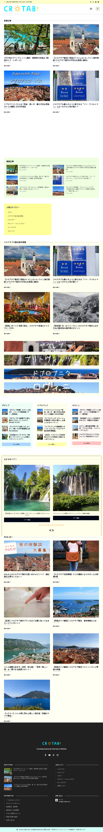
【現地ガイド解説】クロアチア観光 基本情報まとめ (74, 621)
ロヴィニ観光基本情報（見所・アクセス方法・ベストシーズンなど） (89, 428)
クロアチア (11, 220)
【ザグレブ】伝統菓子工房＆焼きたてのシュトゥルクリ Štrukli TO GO (19, 420)
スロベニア (11, 231)
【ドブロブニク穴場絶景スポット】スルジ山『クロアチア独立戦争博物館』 (54, 429)
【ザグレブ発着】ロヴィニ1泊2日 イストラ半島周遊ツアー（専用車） (20, 412)
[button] (91, 9)
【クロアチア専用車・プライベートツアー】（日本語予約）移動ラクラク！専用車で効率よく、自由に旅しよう (80, 189)
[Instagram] (90, 2)
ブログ (10, 212)
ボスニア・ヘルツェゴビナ (16, 223)
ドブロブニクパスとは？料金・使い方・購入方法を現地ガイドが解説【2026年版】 (34, 177)
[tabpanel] (27, 493)
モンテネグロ (12, 227)
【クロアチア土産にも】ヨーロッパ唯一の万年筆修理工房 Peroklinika (19, 429)
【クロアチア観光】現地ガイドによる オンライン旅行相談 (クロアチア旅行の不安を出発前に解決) (81, 167)
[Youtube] (95, 2)
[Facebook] (98, 2)
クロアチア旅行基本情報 (15, 216)
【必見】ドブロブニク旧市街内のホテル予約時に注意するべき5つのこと (54, 437)
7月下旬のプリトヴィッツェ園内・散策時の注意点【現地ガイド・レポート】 (34, 166)
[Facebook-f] (45, 755)
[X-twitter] (93, 2)
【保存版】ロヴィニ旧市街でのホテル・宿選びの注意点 (89, 419)
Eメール (61, 799)
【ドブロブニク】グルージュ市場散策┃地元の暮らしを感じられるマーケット (34, 188)
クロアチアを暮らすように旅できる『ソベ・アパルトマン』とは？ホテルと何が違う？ (80, 177)
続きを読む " (7, 65)
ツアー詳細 (27, 518)
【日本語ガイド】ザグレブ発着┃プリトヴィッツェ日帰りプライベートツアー (19, 437)
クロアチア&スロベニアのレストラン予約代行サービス (89, 435)
